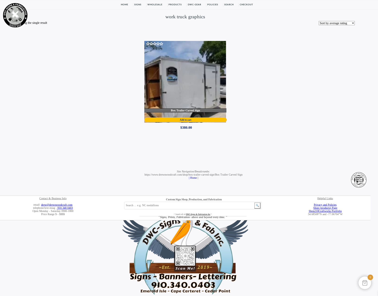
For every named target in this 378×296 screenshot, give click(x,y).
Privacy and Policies (325, 204)
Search (229, 5)
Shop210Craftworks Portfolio (325, 211)
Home (124, 5)
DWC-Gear (194, 5)
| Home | (193, 177)
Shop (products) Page (325, 207)
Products (175, 5)
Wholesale (154, 5)
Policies (212, 5)
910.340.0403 (65, 207)
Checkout (246, 5)
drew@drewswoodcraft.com (56, 204)
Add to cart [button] (185, 119)
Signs (137, 5)
